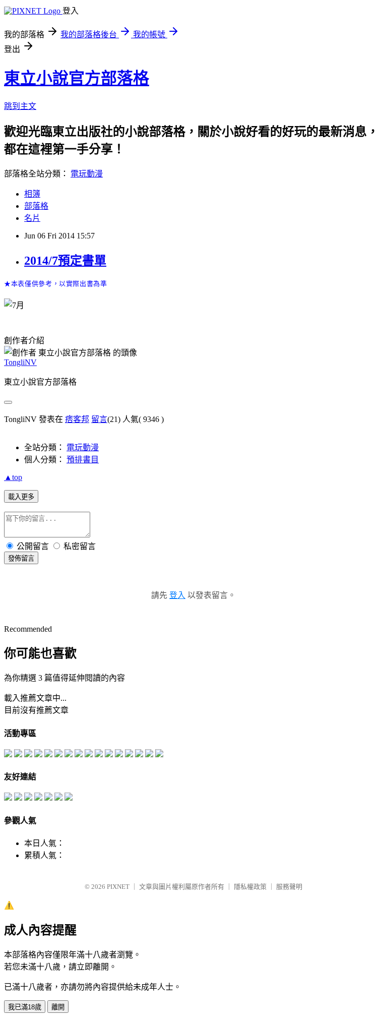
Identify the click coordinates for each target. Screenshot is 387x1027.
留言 (99, 419)
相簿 (32, 194)
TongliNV (20, 362)
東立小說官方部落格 (76, 78)
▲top (13, 477)
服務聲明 (289, 886)
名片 (32, 218)
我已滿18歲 (24, 1007)
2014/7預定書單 (65, 260)
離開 (57, 1007)
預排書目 (83, 459)
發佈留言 (21, 558)
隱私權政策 (250, 886)
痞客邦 (77, 419)
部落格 (36, 206)
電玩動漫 (87, 173)
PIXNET (118, 886)
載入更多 (21, 497)
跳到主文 (20, 106)
